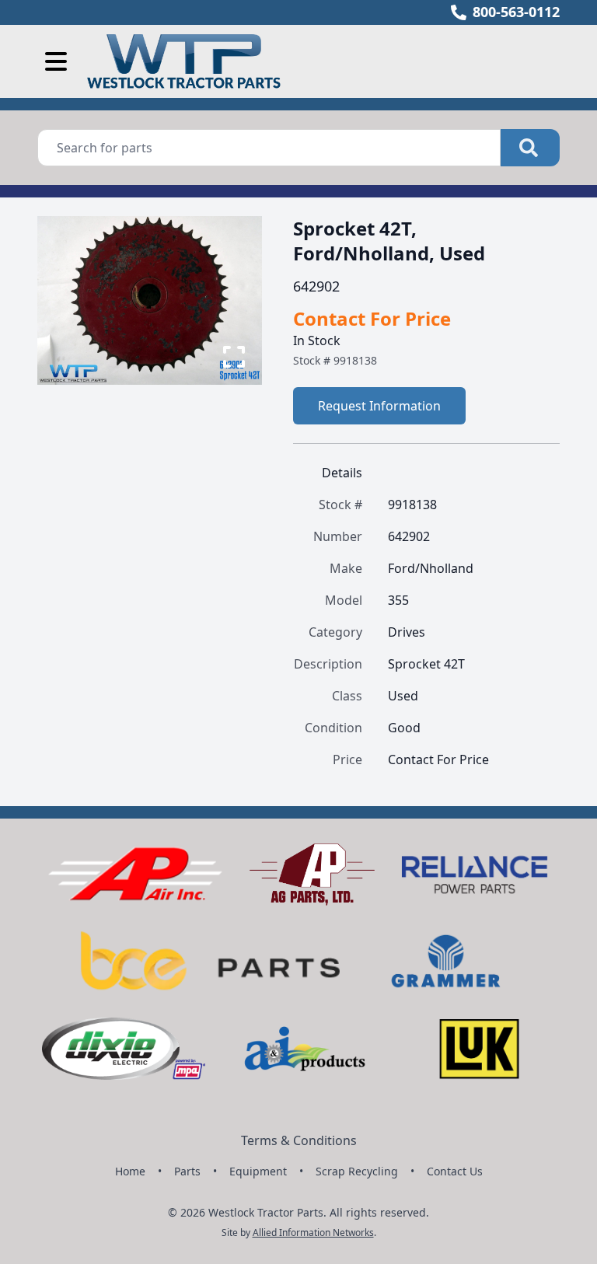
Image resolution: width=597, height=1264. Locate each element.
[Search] (530, 147)
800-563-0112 (516, 11)
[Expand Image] (234, 356)
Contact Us (455, 1171)
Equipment (258, 1171)
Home (130, 1171)
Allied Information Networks (313, 1232)
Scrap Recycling (357, 1171)
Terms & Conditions (299, 1140)
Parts (187, 1171)
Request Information (379, 405)
